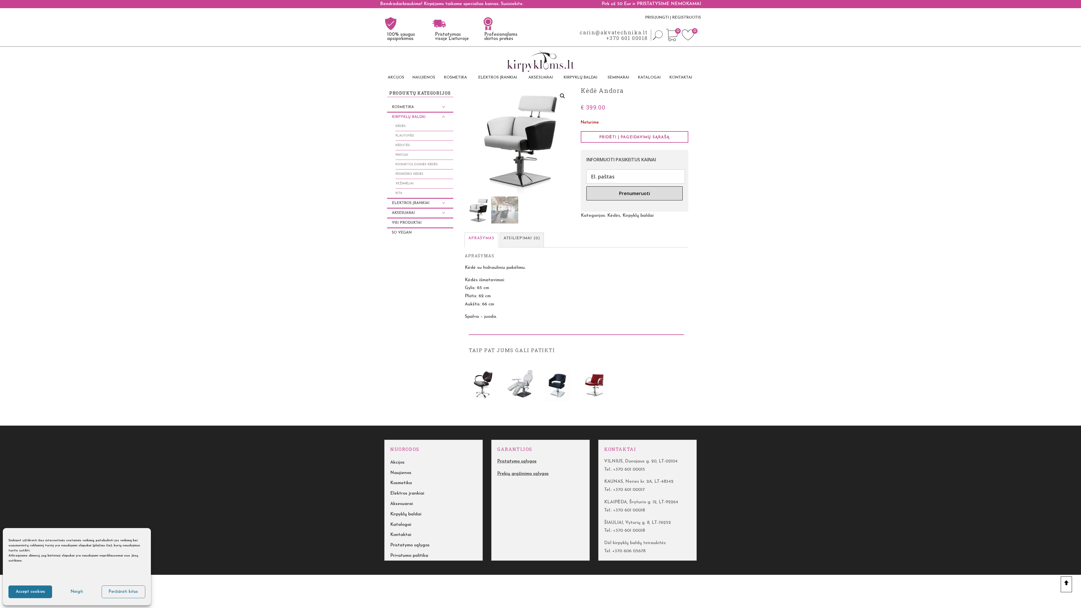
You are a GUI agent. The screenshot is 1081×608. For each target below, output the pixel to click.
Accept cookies (30, 592)
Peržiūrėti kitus (123, 592)
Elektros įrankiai (497, 77)
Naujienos (423, 77)
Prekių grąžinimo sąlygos (523, 473)
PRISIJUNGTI (657, 17)
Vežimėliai (405, 183)
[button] (562, 96)
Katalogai (649, 77)
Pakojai (402, 155)
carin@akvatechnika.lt (614, 32)
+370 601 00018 (627, 38)
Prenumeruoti (634, 193)
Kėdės (613, 215)
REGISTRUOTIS (686, 17)
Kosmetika (455, 77)
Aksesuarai (540, 77)
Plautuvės (405, 135)
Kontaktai (680, 77)
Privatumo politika (409, 555)
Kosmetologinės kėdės (417, 164)
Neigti (77, 592)
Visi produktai (406, 223)
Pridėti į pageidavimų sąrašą (634, 137)
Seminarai (618, 77)
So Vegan (402, 232)
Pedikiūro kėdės (409, 174)
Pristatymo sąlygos (410, 545)
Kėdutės (403, 145)
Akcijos (396, 77)
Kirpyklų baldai (580, 77)
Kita (399, 193)
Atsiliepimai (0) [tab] (522, 238)
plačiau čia (102, 545)
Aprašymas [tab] (481, 238)
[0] (672, 40)
